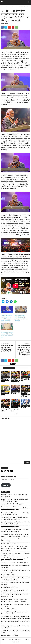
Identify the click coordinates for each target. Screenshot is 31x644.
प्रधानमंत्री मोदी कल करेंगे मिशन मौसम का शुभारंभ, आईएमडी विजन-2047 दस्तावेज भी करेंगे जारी (7, 348)
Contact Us (26, 639)
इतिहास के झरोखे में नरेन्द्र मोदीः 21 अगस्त (15, 393)
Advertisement (18, 639)
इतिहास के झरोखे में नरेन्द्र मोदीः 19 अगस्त (9, 543)
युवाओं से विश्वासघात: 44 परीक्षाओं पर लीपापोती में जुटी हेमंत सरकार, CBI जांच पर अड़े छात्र (14, 540)
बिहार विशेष (3, 391)
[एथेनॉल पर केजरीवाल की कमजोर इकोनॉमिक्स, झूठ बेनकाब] (25, 374)
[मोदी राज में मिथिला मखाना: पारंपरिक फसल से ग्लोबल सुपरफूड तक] (5, 388)
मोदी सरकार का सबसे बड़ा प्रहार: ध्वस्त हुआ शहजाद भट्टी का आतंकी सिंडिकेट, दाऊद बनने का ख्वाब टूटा (15, 554)
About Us (4, 639)
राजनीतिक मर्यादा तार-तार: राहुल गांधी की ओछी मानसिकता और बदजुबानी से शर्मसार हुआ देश (15, 605)
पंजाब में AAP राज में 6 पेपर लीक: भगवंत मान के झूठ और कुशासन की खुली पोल (15, 631)
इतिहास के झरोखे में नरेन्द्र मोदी (15, 391)
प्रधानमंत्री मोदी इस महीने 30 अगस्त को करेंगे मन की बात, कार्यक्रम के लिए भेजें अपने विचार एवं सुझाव (15, 571)
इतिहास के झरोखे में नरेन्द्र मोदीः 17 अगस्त (9, 587)
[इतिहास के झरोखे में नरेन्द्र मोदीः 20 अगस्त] (25, 402)
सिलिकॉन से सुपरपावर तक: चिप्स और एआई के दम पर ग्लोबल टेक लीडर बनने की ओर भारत (15, 566)
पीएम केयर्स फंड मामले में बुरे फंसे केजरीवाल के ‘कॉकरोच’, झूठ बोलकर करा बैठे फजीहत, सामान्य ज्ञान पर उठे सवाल (15, 380)
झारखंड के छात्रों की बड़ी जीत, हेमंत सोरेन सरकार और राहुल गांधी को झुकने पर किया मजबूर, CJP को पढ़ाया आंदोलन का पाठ (15, 558)
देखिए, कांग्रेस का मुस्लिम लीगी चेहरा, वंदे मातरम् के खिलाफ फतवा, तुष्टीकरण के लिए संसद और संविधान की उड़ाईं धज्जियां (5, 409)
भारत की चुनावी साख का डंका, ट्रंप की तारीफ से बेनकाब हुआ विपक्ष (14, 562)
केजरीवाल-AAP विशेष (4, 377)
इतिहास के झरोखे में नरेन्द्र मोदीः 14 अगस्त (9, 609)
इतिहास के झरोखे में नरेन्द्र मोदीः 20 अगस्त (25, 407)
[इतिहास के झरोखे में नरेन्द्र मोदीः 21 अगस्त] (15, 388)
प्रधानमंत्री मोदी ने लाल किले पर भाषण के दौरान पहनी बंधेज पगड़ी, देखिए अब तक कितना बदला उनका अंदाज (14, 591)
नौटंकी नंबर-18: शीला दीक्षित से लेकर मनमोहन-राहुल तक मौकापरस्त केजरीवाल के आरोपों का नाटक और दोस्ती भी (14, 530)
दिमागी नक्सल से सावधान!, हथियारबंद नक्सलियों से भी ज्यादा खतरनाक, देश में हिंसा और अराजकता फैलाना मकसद (15, 578)
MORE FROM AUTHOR (21, 368)
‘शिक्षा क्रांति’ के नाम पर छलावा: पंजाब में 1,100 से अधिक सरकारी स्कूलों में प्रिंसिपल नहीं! (5, 380)
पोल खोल (22, 391)
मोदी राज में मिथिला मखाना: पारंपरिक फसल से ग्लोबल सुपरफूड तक (5, 393)
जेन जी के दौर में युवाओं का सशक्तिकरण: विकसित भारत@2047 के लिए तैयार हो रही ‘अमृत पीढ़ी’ (15, 626)
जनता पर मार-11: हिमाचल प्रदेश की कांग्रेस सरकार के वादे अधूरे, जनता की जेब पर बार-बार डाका (14, 612)
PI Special (13, 377)
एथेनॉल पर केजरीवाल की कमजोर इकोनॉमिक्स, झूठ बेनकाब (25, 379)
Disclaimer (10, 639)
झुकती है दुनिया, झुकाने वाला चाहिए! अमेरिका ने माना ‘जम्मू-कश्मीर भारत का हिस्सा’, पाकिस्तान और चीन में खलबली (15, 409)
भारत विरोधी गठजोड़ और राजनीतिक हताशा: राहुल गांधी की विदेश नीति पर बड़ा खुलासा (15, 583)
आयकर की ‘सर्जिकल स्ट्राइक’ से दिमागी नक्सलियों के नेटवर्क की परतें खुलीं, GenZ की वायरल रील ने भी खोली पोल (25, 394)
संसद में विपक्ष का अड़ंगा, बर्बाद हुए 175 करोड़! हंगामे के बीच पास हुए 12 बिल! (15, 622)
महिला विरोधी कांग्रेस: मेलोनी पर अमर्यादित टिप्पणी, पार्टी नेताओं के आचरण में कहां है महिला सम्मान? (14, 595)
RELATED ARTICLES (9, 368)
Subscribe (6, 485)
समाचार (2, 7)
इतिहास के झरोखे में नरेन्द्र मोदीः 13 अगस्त (9, 635)
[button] (28, 2)
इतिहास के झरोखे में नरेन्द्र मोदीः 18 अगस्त (9, 575)
